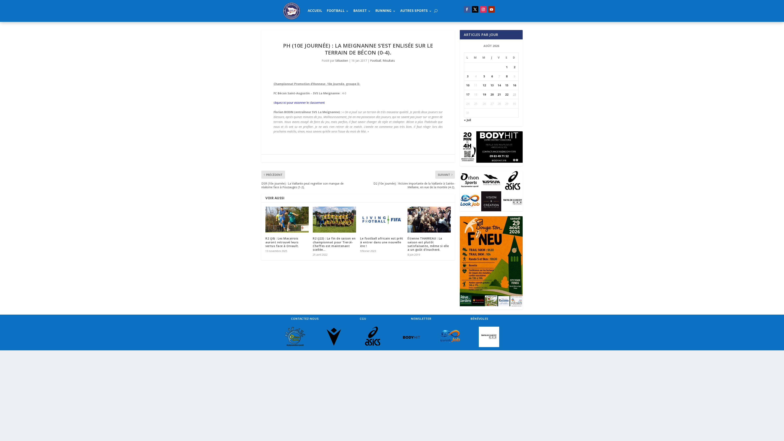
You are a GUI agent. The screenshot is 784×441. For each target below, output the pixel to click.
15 (506, 85)
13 (492, 85)
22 (506, 94)
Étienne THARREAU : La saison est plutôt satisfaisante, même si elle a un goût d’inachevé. (428, 244)
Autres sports (414, 11)
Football (336, 11)
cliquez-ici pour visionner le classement (299, 103)
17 (467, 94)
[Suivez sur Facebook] (467, 9)
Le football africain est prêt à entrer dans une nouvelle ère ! (381, 242)
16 (514, 85)
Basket (360, 11)
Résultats (389, 60)
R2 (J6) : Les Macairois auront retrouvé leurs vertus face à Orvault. (282, 242)
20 (492, 94)
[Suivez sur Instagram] (483, 9)
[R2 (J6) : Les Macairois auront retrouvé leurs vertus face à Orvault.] (287, 220)
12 (484, 85)
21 (499, 94)
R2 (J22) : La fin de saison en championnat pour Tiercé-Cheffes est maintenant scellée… (334, 244)
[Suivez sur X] (475, 9)
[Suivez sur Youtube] (491, 9)
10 (467, 85)
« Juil (467, 120)
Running (383, 11)
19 (484, 94)
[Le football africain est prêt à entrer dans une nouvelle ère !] (381, 220)
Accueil (315, 11)
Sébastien (341, 60)
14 (499, 85)
